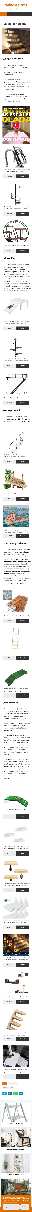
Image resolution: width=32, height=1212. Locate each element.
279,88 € (9, 176)
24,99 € (9, 1001)
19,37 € (9, 1076)
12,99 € (9, 816)
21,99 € (9, 890)
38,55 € (9, 695)
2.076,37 (9, 535)
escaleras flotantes (8, 1087)
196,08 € (9, 213)
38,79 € (9, 1039)
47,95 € (9, 658)
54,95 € (9, 250)
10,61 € (9, 328)
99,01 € (9, 365)
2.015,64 (9, 620)
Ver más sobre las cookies (16, 1201)
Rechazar (24, 1207)
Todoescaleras (16, 5)
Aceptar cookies (12, 1207)
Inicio (3, 14)
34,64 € (9, 927)
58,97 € (9, 461)
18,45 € (9, 853)
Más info (22, 176)
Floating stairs (13, 1084)
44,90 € (9, 402)
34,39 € (9, 964)
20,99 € (9, 498)
